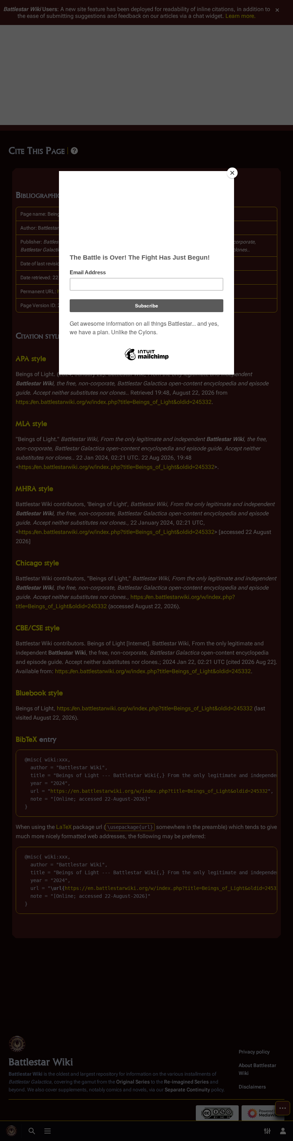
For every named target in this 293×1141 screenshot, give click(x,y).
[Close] (232, 172)
